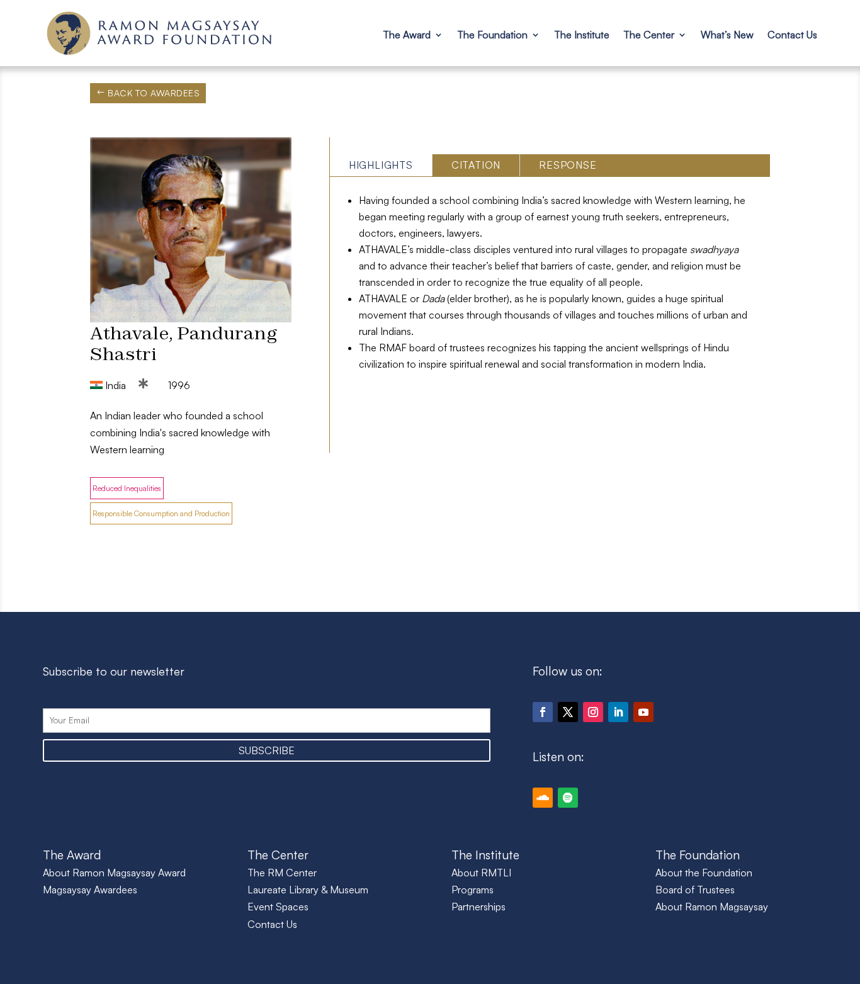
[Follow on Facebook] (543, 712)
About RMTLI (481, 872)
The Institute (581, 34)
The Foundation (492, 34)
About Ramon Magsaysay (711, 906)
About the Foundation (703, 872)
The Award (407, 34)
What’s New (727, 34)
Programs (472, 889)
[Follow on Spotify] (568, 798)
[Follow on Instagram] (593, 712)
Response (567, 165)
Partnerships (478, 906)
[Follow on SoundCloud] (543, 798)
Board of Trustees (695, 889)
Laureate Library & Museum (307, 889)
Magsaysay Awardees (90, 889)
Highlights (381, 165)
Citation (476, 165)
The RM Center (282, 872)
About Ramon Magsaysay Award (114, 872)
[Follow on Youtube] (643, 712)
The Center (648, 34)
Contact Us (792, 34)
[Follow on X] (568, 712)
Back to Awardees (154, 93)
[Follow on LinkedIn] (618, 712)
